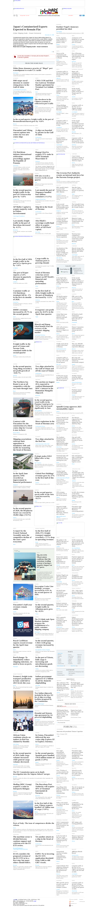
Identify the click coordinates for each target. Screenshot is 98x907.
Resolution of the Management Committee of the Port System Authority (62, 549)
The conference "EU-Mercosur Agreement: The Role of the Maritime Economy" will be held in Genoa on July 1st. (63, 686)
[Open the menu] (14, 15)
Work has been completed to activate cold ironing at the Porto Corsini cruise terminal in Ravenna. (78, 237)
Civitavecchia (61, 663)
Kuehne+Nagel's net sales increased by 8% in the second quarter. (62, 577)
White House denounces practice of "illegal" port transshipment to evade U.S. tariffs (33, 69)
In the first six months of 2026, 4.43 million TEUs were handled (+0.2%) (61, 367)
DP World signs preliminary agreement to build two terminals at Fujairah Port (61, 593)
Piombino (70, 663)
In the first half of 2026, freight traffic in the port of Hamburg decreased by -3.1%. (44, 294)
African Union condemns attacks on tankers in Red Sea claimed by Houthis (22, 738)
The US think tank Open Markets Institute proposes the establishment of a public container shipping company (44, 624)
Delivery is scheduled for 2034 (20, 434)
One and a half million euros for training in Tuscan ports (77, 439)
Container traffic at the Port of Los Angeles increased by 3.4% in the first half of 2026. (78, 869)
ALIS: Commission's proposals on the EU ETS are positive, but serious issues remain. (62, 825)
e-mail (35, 901)
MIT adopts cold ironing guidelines (77, 822)
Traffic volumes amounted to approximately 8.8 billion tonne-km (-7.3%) (43, 545)
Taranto (79, 659)
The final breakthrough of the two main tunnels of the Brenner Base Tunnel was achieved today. (78, 474)
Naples (69, 660)
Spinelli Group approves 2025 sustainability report (69, 408)
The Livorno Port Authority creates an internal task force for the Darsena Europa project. (70, 175)
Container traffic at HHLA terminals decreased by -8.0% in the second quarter (78, 140)
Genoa (69, 654)
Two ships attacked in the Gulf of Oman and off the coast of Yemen (44, 368)
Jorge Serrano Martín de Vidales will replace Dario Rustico (77, 165)
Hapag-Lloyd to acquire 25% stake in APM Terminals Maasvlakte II (44, 155)
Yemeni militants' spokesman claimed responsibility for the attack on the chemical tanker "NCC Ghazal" (62, 482)
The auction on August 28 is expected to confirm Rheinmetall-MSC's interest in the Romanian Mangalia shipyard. (44, 387)
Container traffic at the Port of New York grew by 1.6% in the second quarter (62, 360)
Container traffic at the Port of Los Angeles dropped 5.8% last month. (77, 107)
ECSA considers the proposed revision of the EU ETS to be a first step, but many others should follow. (22, 858)
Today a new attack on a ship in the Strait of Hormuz (62, 804)
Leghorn (70, 659)
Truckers (71, 675)
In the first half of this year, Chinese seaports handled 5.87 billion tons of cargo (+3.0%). (44, 806)
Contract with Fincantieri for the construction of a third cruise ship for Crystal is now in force (22, 425)
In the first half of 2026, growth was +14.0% (44, 502)
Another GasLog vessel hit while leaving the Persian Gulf (77, 378)
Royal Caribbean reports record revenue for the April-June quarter (22, 644)
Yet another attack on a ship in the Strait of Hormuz (44, 839)
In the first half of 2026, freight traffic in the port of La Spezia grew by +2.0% (22, 262)
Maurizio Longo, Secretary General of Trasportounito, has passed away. (78, 220)
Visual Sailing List (64, 269)
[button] (84, 15)
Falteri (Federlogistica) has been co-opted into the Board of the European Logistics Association (77, 621)
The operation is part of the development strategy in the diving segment (78, 516)
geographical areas (78, 273)
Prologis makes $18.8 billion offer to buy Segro (43, 458)
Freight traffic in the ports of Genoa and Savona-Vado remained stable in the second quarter (22, 348)
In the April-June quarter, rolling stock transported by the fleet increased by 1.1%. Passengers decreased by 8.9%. (62, 149)
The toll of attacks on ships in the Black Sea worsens (78, 788)
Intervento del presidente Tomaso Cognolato (70, 731)
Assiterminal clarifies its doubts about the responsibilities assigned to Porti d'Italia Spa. (61, 855)
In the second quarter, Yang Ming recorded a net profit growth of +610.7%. (22, 369)
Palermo (70, 662)
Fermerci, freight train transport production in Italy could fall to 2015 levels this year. (22, 679)
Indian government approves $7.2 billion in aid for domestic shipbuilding (44, 679)
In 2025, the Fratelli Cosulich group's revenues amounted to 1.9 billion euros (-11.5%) (62, 221)
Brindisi (59, 659)
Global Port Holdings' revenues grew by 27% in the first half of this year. (45, 476)
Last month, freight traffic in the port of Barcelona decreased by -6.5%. (21, 224)
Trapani (79, 660)
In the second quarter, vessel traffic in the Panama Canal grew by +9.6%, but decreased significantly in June (44, 404)
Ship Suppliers (72, 673)
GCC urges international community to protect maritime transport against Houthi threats (61, 754)
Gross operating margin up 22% (42, 484)
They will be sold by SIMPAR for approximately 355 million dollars (78, 551)
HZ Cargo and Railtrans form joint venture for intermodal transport (78, 360)
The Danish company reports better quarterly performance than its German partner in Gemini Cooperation (43, 338)
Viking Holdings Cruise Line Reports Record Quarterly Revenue (62, 107)
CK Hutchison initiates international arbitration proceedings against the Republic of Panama (22, 157)
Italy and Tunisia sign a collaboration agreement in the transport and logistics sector (77, 459)
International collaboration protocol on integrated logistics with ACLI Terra (78, 630)
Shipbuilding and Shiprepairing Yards (76, 671)
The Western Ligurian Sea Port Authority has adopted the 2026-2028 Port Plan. (77, 420)
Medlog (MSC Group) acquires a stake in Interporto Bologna (22, 786)
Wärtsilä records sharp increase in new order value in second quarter (77, 773)
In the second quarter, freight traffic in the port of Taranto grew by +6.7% (77, 91)
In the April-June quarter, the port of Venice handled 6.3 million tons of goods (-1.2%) (62, 281)
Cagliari (59, 660)
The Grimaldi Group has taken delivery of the (78, 205)
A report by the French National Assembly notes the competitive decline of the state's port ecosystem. (22, 536)
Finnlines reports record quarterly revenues (77, 391)
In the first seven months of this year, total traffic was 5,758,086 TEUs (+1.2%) (62, 130)
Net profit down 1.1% (76, 133)
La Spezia (70, 657)
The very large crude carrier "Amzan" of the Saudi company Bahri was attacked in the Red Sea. (22, 92)
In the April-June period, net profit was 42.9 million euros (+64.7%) (78, 398)
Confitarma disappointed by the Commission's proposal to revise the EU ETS (77, 805)
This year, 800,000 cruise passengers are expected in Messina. (78, 345)
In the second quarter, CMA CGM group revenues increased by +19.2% (44, 644)
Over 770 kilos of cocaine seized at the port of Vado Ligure (62, 772)
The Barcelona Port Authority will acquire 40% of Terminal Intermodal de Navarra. (44, 788)
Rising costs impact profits (62, 322)
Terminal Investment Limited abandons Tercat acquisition (62, 235)
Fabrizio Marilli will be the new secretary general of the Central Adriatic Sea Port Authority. (62, 420)
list (64, 665)
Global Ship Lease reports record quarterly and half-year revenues (61, 316)
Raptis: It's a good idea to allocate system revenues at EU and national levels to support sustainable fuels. (22, 868)
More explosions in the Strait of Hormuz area (44, 422)
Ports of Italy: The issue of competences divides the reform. (33, 824)
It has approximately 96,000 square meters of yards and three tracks (62, 465)
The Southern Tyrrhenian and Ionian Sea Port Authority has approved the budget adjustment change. (62, 441)
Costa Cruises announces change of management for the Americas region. (78, 158)
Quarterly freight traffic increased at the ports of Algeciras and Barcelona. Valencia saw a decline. (62, 510)
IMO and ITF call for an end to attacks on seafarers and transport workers (62, 885)
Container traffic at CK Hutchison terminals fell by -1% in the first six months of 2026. (22, 295)
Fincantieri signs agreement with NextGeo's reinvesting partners (77, 509)
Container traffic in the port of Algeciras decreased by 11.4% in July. (62, 74)
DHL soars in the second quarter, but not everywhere (77, 298)
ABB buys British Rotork (77, 852)
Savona (79, 657)
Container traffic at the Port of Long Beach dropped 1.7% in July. (62, 123)
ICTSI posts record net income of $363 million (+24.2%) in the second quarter (62, 378)
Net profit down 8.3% (76, 501)
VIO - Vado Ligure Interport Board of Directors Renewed (77, 592)
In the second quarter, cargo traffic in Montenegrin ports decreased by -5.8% (62, 206)
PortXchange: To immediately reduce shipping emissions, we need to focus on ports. (22, 660)
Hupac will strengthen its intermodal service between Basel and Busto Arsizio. (77, 74)
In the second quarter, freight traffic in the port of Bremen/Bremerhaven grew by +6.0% (33, 120)
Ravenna (80, 654)
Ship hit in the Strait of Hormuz (44, 208)
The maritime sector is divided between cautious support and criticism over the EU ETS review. (22, 841)
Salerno (79, 656)
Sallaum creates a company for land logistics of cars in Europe (61, 91)
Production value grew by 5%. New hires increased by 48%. (69, 413)
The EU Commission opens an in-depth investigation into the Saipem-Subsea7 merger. (31, 773)
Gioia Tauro (71, 656)
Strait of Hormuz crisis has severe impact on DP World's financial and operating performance (44, 278)
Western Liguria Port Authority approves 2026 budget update (78, 837)
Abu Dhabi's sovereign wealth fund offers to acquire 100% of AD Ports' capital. (44, 225)
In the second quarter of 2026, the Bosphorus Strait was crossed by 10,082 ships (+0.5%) (22, 511)
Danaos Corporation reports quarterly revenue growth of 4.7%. (78, 329)
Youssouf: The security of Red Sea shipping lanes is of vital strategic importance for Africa (21, 747)
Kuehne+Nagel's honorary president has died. (67, 28)
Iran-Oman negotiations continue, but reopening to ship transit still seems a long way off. (44, 429)
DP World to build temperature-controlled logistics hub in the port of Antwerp (77, 317)
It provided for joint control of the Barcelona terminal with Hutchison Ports (62, 242)
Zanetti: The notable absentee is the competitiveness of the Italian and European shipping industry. (77, 815)
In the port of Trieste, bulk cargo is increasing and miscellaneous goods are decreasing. (44, 661)
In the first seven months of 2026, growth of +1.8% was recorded (78, 115)
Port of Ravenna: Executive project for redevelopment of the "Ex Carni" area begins (78, 56)
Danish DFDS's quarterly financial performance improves (61, 140)
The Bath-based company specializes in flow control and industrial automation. (78, 858)
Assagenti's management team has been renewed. (77, 576)
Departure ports (77, 268)
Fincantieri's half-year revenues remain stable (22, 607)
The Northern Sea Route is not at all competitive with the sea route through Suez (22, 385)
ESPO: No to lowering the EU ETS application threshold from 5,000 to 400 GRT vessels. (44, 858)
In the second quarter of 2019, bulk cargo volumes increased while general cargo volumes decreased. (22, 757)
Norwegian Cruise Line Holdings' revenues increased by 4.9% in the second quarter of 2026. (44, 590)
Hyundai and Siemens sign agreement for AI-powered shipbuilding (44, 715)
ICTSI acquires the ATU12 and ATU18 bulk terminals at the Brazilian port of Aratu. (78, 543)
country (75, 272)
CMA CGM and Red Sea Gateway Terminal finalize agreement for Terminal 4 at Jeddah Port (45, 85)
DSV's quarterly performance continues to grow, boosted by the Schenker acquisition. (61, 621)
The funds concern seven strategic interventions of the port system (62, 877)
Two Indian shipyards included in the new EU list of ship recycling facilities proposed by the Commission (44, 697)
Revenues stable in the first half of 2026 (22, 377)
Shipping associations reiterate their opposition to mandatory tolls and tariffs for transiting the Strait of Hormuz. (22, 444)
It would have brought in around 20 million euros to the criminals (78, 47)
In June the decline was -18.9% (20, 283)
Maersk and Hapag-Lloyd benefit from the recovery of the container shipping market (44, 328)
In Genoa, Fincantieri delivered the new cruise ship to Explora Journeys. (45, 738)
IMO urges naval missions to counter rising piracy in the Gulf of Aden (21, 84)
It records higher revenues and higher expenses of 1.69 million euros (62, 450)
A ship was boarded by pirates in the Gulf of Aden (44, 132)
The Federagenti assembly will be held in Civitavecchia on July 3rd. (77, 685)
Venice (79, 663)
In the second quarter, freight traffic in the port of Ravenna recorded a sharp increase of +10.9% (77, 281)
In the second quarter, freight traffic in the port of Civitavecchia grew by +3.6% (22, 193)
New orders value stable (61, 609)
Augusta (60, 656)
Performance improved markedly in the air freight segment (62, 584)
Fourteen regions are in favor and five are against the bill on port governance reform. (78, 560)
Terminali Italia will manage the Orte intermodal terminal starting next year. (62, 458)
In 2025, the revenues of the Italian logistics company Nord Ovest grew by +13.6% (78, 495)
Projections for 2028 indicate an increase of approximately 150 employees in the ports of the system (77, 430)
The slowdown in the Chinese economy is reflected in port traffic (44, 101)
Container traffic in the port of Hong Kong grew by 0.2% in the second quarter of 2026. (78, 886)
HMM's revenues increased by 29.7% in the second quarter (22, 312)
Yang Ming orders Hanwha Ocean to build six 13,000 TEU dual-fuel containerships (62, 790)
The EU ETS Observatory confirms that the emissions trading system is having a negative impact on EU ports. (44, 561)
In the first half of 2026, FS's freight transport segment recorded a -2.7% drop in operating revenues (45, 535)
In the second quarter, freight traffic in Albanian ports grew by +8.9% (44, 608)
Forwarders (59, 673)
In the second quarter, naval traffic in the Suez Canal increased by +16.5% (44, 495)
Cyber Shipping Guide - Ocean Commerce (35, 46)
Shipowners (60, 671)
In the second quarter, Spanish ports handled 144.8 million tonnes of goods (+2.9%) (45, 756)
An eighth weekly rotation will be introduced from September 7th (77, 82)
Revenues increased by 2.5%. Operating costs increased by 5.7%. (77, 147)
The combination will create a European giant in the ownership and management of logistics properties (44, 465)
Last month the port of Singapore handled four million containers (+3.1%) (44, 193)
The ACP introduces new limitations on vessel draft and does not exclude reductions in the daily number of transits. (44, 413)
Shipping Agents (61, 675)
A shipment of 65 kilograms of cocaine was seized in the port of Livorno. (78, 40)
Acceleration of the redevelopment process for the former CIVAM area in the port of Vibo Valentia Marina (62, 251)
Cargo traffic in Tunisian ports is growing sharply (42, 260)
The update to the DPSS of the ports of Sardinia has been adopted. (62, 542)
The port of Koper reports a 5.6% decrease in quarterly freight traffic (22, 276)
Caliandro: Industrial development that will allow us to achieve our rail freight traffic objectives (22, 794)
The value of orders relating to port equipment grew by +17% (62, 568)
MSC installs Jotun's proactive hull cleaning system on (62, 190)
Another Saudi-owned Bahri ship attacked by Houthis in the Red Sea (62, 473)
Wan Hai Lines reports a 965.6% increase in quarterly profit (78, 190)
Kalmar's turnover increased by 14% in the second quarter (62, 604)
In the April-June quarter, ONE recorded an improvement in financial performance (22, 477)
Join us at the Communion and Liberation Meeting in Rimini (62, 55)
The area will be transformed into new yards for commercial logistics (62, 261)
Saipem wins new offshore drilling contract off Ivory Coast (77, 605)
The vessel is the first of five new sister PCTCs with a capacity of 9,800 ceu (78, 212)
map (76, 665)
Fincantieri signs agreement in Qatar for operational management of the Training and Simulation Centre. (77, 754)
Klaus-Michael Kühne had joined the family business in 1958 (70, 33)
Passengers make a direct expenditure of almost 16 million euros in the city (78, 352)
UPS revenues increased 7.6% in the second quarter (61, 493)
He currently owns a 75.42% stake (43, 233)
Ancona (59, 654)
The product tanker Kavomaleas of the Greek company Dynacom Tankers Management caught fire (62, 812)
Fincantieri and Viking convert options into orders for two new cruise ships (22, 133)
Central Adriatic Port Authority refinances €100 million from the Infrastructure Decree (62, 869)
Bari (59, 657)
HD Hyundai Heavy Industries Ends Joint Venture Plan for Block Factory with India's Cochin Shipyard (63, 714)
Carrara (59, 662)
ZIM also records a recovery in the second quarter (44, 178)
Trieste (79, 662)
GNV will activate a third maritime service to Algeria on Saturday (62, 329)
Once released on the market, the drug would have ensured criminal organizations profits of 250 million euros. (62, 780)
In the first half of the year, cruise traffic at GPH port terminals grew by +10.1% (61, 839)
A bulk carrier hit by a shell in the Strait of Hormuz (62, 345)
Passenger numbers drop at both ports (22, 356)
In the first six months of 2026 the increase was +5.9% (25, 125)
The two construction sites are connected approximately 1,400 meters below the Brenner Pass (78, 485)
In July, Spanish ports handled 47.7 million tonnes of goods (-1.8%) (61, 40)
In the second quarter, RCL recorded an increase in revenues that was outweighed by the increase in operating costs (78, 125)
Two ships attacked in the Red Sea (44, 440)
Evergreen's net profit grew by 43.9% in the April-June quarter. (44, 312)
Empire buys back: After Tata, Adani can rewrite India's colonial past (77, 712)
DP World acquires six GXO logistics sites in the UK (61, 298)
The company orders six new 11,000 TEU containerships (77, 197)
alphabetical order (78, 270)
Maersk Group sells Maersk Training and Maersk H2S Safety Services (78, 250)
